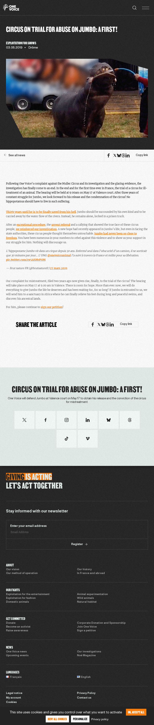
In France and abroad (91, 573)
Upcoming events (17, 655)
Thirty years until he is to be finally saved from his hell (41, 212)
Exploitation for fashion (21, 598)
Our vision (12, 569)
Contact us (84, 698)
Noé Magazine (86, 655)
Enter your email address (28, 526)
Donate (10, 623)
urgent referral (60, 224)
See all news (16, 155)
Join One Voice (87, 627)
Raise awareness (17, 631)
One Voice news (16, 652)
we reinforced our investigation (36, 229)
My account (13, 698)
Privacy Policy (86, 693)
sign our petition (52, 307)
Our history (84, 569)
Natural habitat (87, 602)
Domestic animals (17, 602)
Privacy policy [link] (99, 719)
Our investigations (89, 652)
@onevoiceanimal (59, 255)
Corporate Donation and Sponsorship (101, 623)
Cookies (11, 702)
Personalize (80, 719)
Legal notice (14, 693)
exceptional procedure (31, 224)
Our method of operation (22, 573)
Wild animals (85, 598)
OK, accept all (136, 712)
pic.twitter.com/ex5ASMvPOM (26, 260)
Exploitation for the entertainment (28, 594)
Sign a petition (86, 631)
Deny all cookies (57, 719)
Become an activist (18, 627)
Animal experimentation (92, 594)
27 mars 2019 (58, 268)
